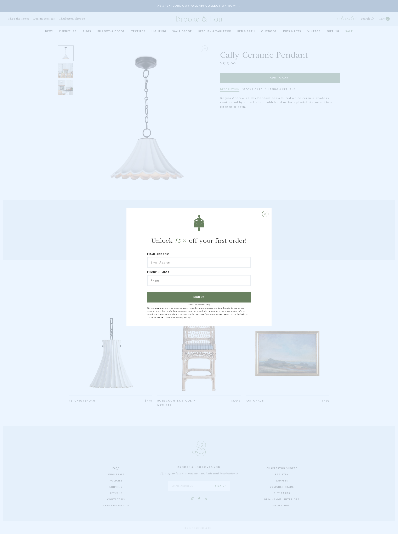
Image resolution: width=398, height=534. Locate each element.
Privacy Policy (183, 317)
